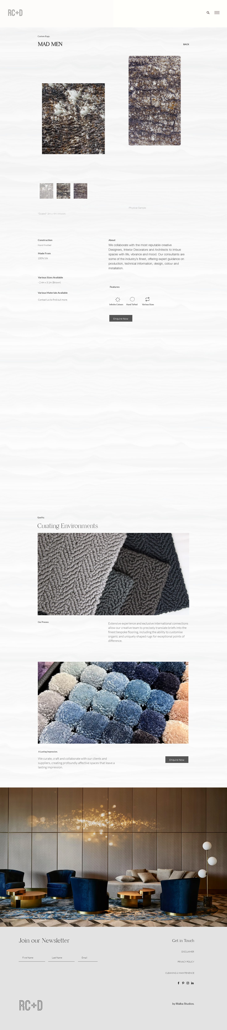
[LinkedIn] (192, 983)
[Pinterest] (183, 983)
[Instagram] (187, 983)
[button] (217, 12)
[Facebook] (178, 983)
